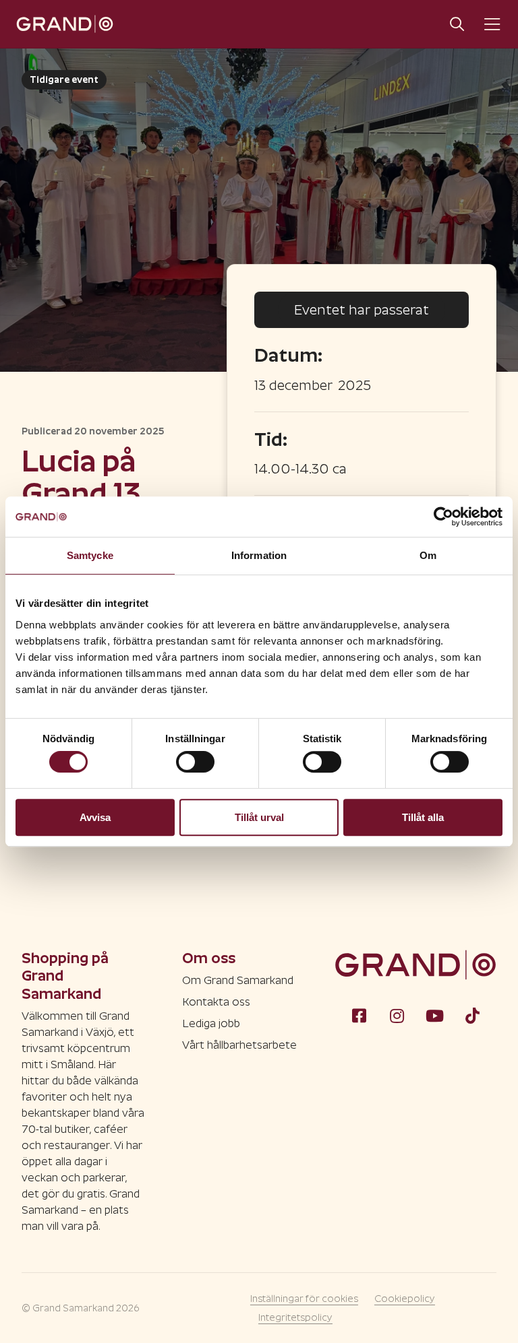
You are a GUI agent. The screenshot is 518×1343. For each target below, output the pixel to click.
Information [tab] (259, 555)
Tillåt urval (259, 817)
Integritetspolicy (295, 1317)
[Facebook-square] (358, 1015)
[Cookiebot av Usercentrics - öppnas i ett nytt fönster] (443, 516)
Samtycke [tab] (90, 555)
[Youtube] (434, 1015)
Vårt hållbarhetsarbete (239, 1045)
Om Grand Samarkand (237, 980)
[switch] (195, 762)
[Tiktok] (472, 1015)
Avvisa (95, 817)
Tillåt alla (423, 817)
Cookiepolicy (404, 1298)
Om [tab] (428, 555)
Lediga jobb (211, 1023)
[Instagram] (396, 1015)
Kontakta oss (216, 1001)
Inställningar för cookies (304, 1298)
